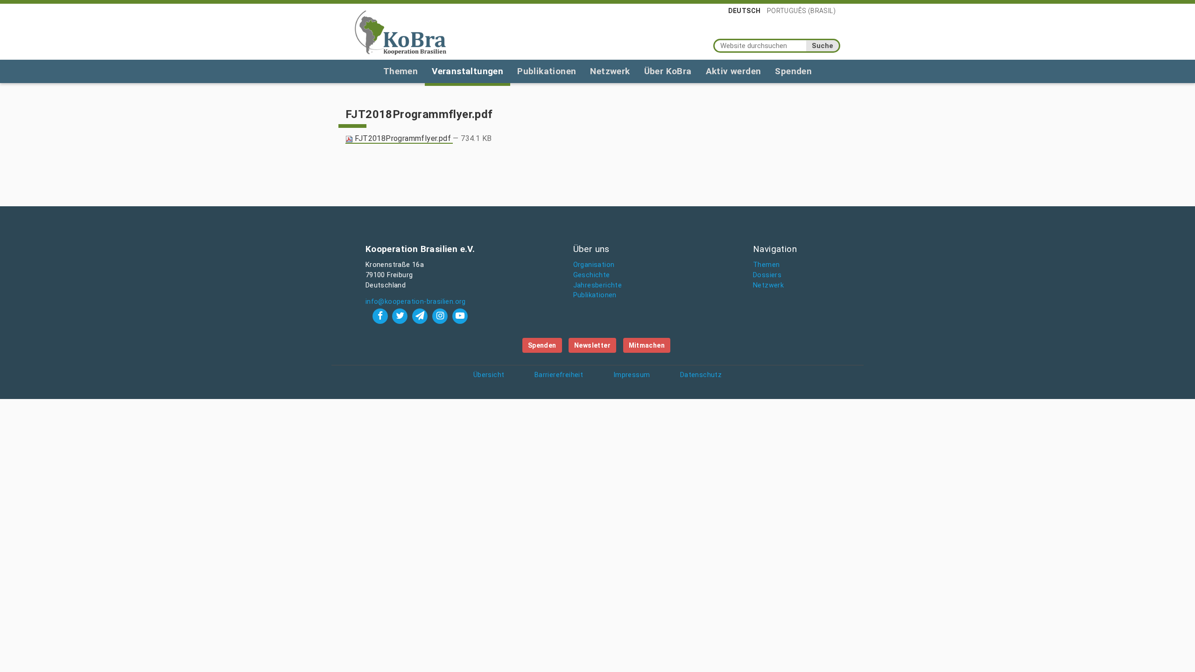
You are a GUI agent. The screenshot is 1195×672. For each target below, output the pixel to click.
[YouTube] (460, 316)
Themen (400, 71)
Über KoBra (668, 71)
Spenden (793, 71)
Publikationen (546, 71)
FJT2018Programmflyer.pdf (403, 138)
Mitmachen (647, 345)
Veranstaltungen (467, 71)
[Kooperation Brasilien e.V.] (400, 31)
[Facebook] (381, 316)
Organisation (594, 265)
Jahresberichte (597, 285)
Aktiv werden (733, 71)
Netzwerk (610, 71)
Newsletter (592, 345)
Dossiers (767, 275)
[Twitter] (401, 316)
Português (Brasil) (801, 10)
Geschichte (591, 275)
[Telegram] (421, 316)
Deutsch (744, 10)
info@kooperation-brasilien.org (416, 302)
